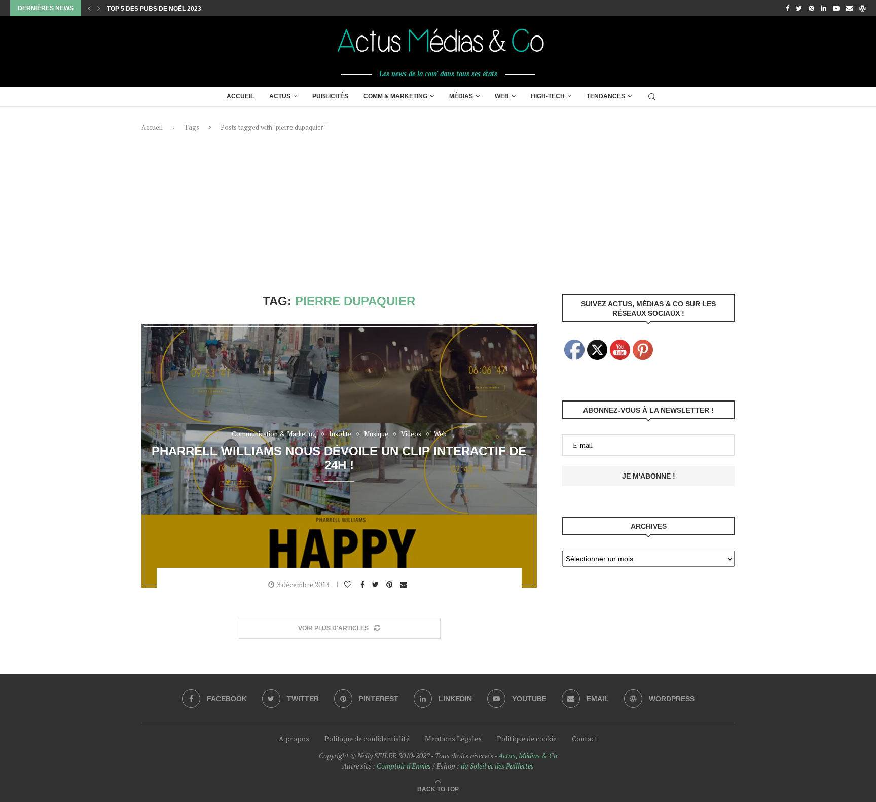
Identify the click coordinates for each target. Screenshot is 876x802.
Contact (585, 738)
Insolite (340, 434)
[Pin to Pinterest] (390, 584)
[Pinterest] (811, 8)
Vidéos (411, 434)
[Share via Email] (405, 584)
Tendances (606, 96)
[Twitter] (799, 8)
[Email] (849, 8)
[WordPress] (862, 8)
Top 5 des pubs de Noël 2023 (154, 8)
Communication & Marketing (274, 434)
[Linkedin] (823, 8)
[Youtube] (836, 8)
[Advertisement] (438, 213)
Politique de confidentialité (367, 738)
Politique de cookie (527, 738)
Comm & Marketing (395, 96)
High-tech (548, 96)
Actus (279, 96)
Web (502, 96)
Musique (376, 434)
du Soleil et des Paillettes (497, 766)
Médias (461, 96)
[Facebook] (787, 8)
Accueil (240, 96)
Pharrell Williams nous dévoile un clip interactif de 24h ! (339, 457)
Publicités (330, 96)
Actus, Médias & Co (527, 755)
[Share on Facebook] (363, 584)
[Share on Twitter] (376, 584)
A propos (294, 738)
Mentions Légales (453, 738)
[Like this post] (349, 584)
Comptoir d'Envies (404, 766)
